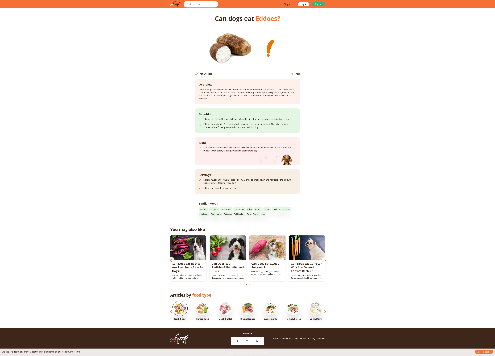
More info (75, 351)
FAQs (295, 339)
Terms (303, 339)
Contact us (285, 339)
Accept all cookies (484, 352)
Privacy (311, 339)
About (275, 339)
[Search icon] (186, 4)
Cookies (321, 339)
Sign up (318, 4)
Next (325, 260)
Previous (171, 260)
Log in (304, 4)
